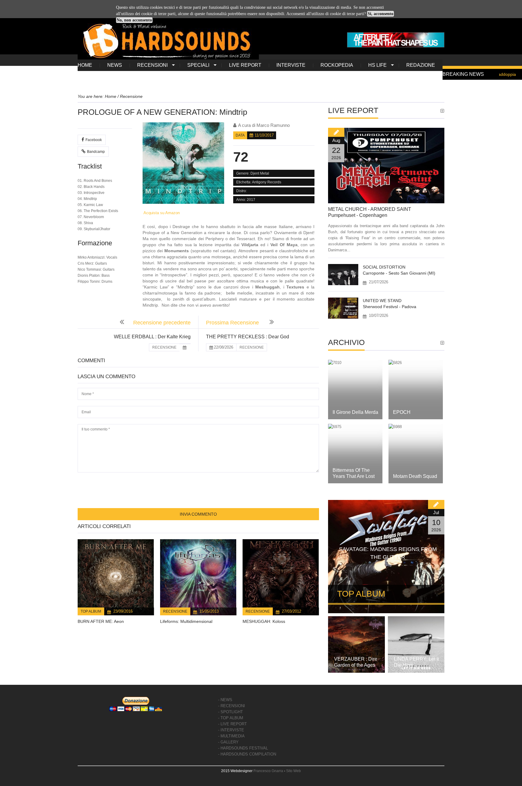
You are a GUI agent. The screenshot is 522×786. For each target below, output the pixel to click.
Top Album (91, 611)
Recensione (175, 611)
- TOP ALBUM (230, 718)
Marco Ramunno (273, 125)
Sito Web (293, 771)
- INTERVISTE (231, 730)
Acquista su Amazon (161, 213)
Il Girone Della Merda (355, 412)
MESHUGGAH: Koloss (264, 621)
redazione (420, 65)
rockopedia (337, 65)
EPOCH (402, 412)
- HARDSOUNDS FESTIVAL (243, 748)
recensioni (152, 65)
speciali (198, 65)
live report (245, 65)
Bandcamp (96, 152)
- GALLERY (228, 742)
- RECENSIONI (231, 706)
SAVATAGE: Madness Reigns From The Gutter (388, 553)
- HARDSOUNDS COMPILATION (247, 754)
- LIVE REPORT (232, 724)
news (114, 65)
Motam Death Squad (415, 476)
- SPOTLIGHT (230, 712)
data (240, 135)
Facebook (93, 140)
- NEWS (225, 699)
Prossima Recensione (233, 323)
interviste (290, 65)
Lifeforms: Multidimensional (186, 621)
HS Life (377, 65)
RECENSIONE (164, 347)
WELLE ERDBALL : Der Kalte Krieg (152, 336)
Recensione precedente (162, 323)
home (85, 65)
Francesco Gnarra (268, 771)
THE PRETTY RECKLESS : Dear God (247, 336)
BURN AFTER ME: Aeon (101, 621)
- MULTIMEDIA (231, 736)
